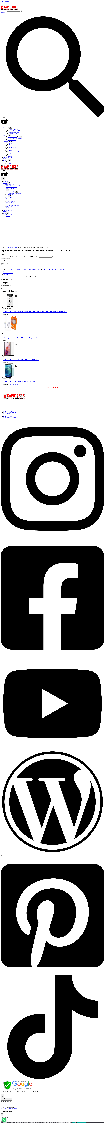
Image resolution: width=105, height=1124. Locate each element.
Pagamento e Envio (7, 411)
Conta (4, 160)
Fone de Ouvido (12, 149)
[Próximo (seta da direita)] (2, 1121)
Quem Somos (6, 410)
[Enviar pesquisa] (21, 11)
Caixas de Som (11, 146)
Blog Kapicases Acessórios (9, 417)
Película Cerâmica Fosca (13, 132)
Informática (10, 150)
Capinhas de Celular (12, 137)
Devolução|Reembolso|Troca (9, 412)
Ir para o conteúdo (5, 1)
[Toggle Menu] (10, 128)
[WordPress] (52, 853)
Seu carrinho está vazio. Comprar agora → (10, 1108)
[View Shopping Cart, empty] (52, 120)
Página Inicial (6, 126)
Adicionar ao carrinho (5, 258)
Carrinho (10, 163)
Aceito (73, 1122)
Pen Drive (10, 154)
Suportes (10, 156)
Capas (4, 135)
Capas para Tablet (12, 140)
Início (2, 247)
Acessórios (5, 141)
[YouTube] (52, 749)
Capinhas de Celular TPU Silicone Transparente (53, 269)
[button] (8, 127)
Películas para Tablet (12, 133)
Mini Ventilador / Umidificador (15, 151)
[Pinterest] (52, 974)
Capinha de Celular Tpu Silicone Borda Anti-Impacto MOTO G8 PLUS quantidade (20, 256)
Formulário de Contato (8, 415)
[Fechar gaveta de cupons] (2, 1114)
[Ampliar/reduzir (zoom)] (1, 1120)
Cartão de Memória (12, 147)
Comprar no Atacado (8, 416)
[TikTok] (52, 1078)
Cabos (9, 144)
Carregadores (11, 143)
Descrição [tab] (5, 271)
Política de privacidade (80, 1122)
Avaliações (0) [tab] (6, 274)
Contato (5, 158)
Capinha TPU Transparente (17, 138)
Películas (5, 127)
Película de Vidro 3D (13, 129)
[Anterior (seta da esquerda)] (1, 1121)
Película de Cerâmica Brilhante (15, 130)
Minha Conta (11, 162)
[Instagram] (52, 537)
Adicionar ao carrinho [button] (13, 314)
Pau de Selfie (11, 153)
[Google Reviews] (1, 855)
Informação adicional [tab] (8, 273)
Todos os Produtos (7, 157)
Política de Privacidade (8, 413)
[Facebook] (52, 656)
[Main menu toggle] (3, 178)
